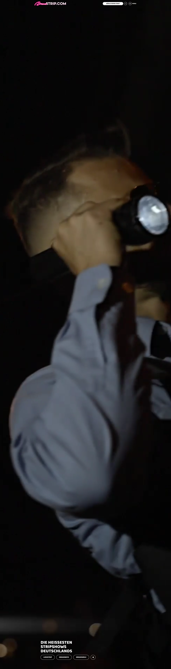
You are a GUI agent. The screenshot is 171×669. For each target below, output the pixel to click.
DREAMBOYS (64, 657)
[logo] (50, 3)
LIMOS (47, 657)
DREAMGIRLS (81, 657)
